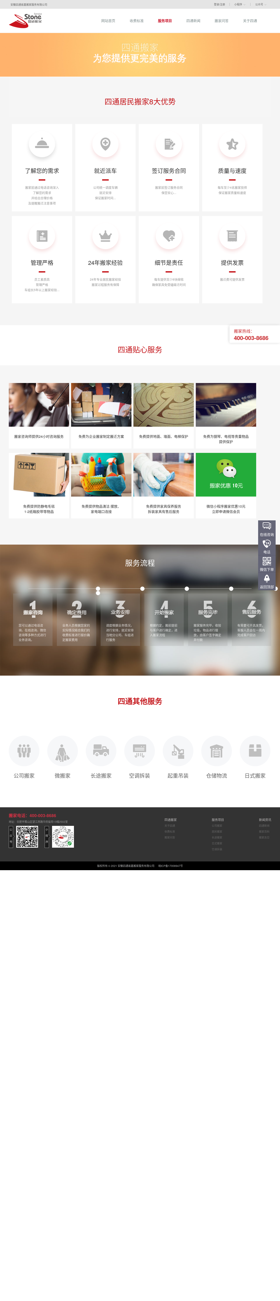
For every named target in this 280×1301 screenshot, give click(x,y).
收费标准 (169, 831)
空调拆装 (139, 774)
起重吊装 (178, 774)
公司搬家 (24, 774)
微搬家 (62, 774)
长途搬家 (101, 774)
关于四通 (169, 825)
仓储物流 (216, 774)
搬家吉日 (264, 837)
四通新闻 (264, 825)
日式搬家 (255, 774)
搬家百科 (264, 831)
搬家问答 (169, 837)
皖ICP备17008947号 (170, 866)
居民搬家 (217, 831)
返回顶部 (267, 586)
